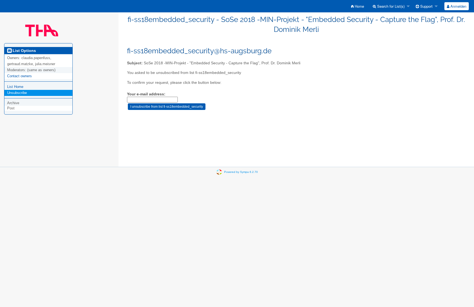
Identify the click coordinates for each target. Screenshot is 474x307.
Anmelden (457, 6)
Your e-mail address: (146, 94)
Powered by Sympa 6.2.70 (241, 171)
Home (359, 6)
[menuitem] (357, 6)
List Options (24, 50)
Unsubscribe (17, 93)
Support (426, 6)
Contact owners (19, 76)
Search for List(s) (390, 6)
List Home (15, 87)
